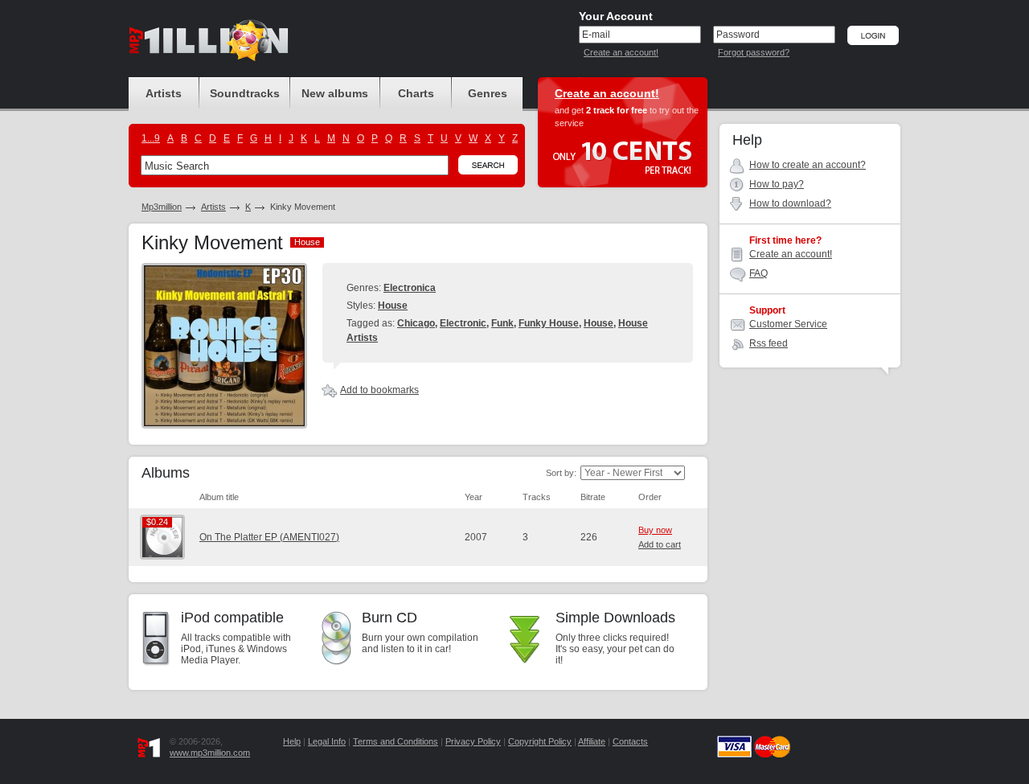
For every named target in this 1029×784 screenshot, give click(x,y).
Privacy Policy (473, 741)
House (393, 305)
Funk (502, 323)
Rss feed (768, 343)
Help (292, 741)
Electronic (463, 323)
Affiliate (591, 741)
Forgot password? (753, 52)
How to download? (790, 203)
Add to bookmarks (379, 390)
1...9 (150, 138)
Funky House (549, 323)
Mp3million (161, 206)
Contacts (630, 741)
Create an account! (621, 52)
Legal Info (327, 741)
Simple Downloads (615, 618)
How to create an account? (807, 164)
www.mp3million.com (210, 752)
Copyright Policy (540, 741)
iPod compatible (232, 618)
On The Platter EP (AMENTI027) (269, 537)
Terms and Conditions (395, 741)
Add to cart (659, 544)
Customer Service (788, 324)
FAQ (758, 273)
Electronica (409, 287)
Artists (213, 206)
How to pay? (776, 184)
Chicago (416, 323)
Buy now (655, 530)
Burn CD (389, 618)
